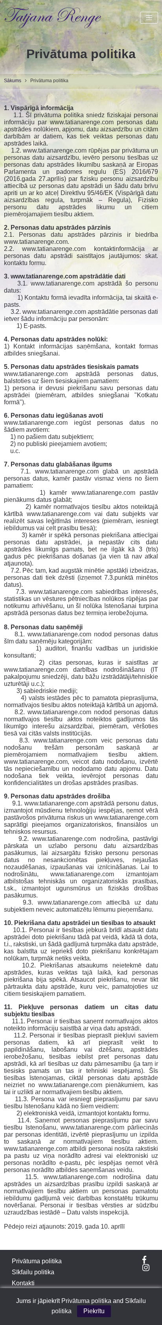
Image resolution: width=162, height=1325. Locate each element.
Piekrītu (94, 1311)
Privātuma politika (37, 1261)
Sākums (12, 80)
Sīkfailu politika (33, 1272)
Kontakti (23, 1283)
